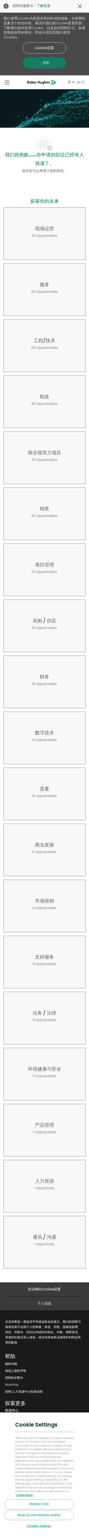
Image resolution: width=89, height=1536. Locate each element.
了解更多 (44, 5)
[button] (44, 48)
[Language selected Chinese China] (71, 82)
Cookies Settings (39, 1526)
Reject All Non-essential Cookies (39, 1515)
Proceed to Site (39, 1504)
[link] (24, 1364)
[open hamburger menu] (7, 82)
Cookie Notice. (24, 1495)
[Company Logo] (42, 82)
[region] (44, 1474)
